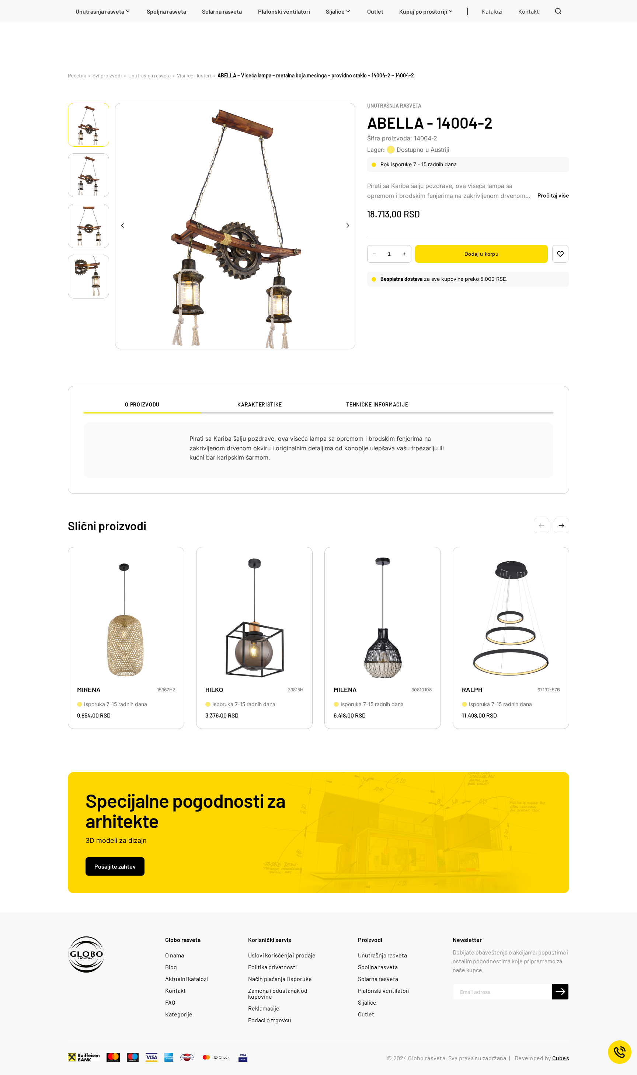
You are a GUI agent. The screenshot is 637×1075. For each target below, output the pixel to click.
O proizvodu (142, 405)
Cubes (560, 1057)
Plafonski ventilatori (384, 991)
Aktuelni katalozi (186, 979)
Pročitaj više (553, 195)
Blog (171, 967)
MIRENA (89, 690)
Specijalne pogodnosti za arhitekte (185, 810)
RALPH (472, 690)
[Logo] (86, 954)
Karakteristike (259, 405)
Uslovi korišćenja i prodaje (282, 955)
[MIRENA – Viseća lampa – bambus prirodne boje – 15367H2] (126, 618)
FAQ (170, 1002)
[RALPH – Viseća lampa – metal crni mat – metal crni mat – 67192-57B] (511, 618)
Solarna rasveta (378, 979)
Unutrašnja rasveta (394, 106)
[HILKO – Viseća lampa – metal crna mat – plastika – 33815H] (254, 618)
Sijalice (367, 1002)
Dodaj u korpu (481, 254)
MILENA (345, 690)
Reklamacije (263, 1008)
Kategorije (178, 1014)
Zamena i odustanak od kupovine (277, 993)
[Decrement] (405, 254)
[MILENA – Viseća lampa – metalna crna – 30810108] (383, 618)
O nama (174, 955)
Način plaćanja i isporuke (280, 979)
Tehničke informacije (377, 405)
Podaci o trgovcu (269, 1020)
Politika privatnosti (272, 967)
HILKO (214, 690)
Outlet (366, 1014)
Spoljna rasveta (378, 967)
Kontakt (175, 991)
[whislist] (560, 254)
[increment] (374, 254)
